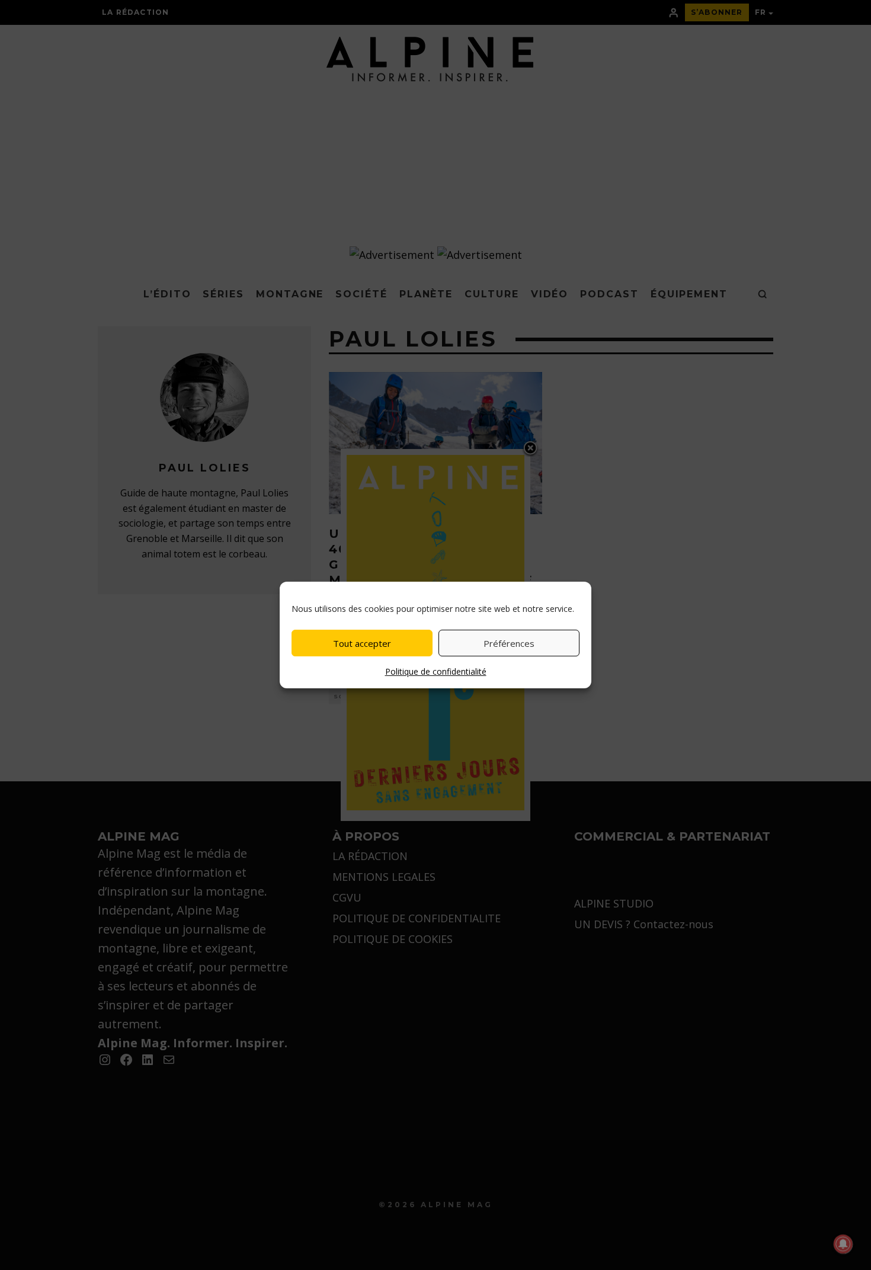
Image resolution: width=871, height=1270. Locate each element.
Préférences (508, 643)
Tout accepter (362, 643)
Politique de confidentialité (435, 671)
